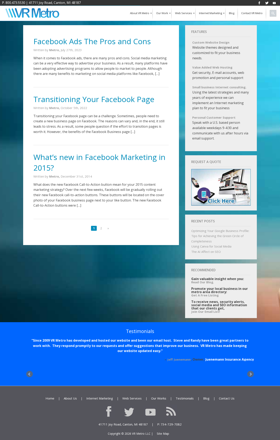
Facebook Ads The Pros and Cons (92, 41)
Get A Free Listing (205, 295)
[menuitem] (139, 13)
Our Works (158, 403)
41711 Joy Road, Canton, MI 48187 (55, 2)
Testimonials (185, 403)
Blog (206, 403)
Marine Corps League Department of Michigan (215, 364)
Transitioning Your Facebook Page (93, 99)
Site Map (163, 438)
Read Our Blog (202, 282)
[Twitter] (267, 2)
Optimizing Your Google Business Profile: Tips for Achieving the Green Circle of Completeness (220, 236)
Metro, (55, 50)
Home (50, 403)
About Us (70, 403)
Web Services (132, 403)
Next (250, 378)
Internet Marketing (99, 403)
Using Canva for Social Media (211, 246)
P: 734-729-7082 (169, 429)
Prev (29, 378)
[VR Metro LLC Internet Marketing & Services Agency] (32, 13)
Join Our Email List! (205, 311)
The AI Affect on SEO (206, 252)
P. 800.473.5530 (13, 2)
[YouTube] (274, 2)
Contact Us (226, 403)
